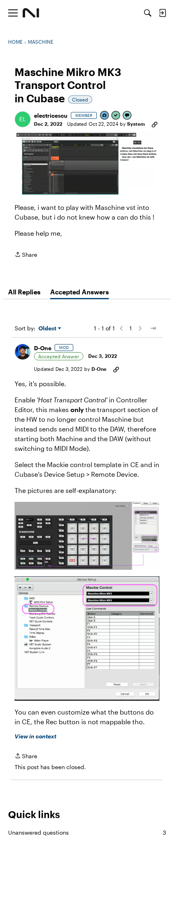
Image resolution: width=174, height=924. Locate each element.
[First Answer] (116, 116)
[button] (23, 119)
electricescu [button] (51, 115)
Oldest (48, 328)
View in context (35, 736)
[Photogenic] (105, 116)
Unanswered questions (87, 832)
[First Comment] (127, 116)
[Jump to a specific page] (152, 328)
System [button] (136, 124)
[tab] (24, 292)
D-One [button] (42, 348)
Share (26, 255)
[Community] (31, 13)
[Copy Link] (154, 123)
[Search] (147, 13)
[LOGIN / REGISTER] (162, 13)
